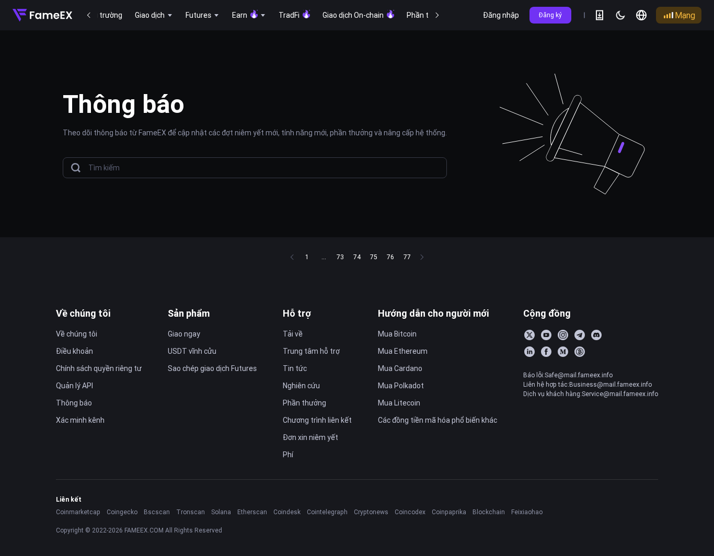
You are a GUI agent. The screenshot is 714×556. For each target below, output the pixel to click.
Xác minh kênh (80, 420)
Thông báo (74, 403)
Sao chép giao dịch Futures (212, 368)
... (323, 257)
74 (357, 257)
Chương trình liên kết (317, 420)
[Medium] (563, 351)
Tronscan (190, 512)
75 (373, 257)
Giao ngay (184, 334)
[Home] (42, 15)
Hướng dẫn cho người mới (433, 313)
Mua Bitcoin (397, 334)
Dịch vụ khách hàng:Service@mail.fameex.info (590, 394)
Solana (221, 512)
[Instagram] (563, 335)
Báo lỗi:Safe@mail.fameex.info (568, 375)
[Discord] (596, 335)
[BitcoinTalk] (579, 351)
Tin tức (295, 368)
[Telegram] (579, 335)
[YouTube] (546, 335)
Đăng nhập (501, 15)
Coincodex (410, 512)
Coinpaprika (449, 512)
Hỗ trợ (297, 313)
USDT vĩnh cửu (192, 351)
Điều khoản (74, 351)
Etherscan (252, 512)
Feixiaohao (527, 512)
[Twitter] (529, 335)
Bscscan (157, 512)
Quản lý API (74, 385)
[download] (599, 15)
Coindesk (287, 512)
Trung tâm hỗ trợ (311, 351)
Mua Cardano (400, 368)
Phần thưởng (304, 403)
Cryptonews (371, 512)
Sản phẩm (189, 313)
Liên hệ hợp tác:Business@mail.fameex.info (587, 384)
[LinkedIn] (529, 351)
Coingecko (122, 512)
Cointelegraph (327, 512)
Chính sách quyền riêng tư (99, 368)
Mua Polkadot (401, 385)
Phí (288, 454)
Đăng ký (550, 15)
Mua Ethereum (403, 351)
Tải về (293, 334)
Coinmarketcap (78, 512)
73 (340, 257)
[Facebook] (546, 351)
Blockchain (489, 512)
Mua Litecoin (399, 403)
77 (407, 257)
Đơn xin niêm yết (310, 437)
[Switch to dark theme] (620, 15)
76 (390, 257)
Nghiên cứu (301, 385)
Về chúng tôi (83, 313)
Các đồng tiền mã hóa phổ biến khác (437, 420)
